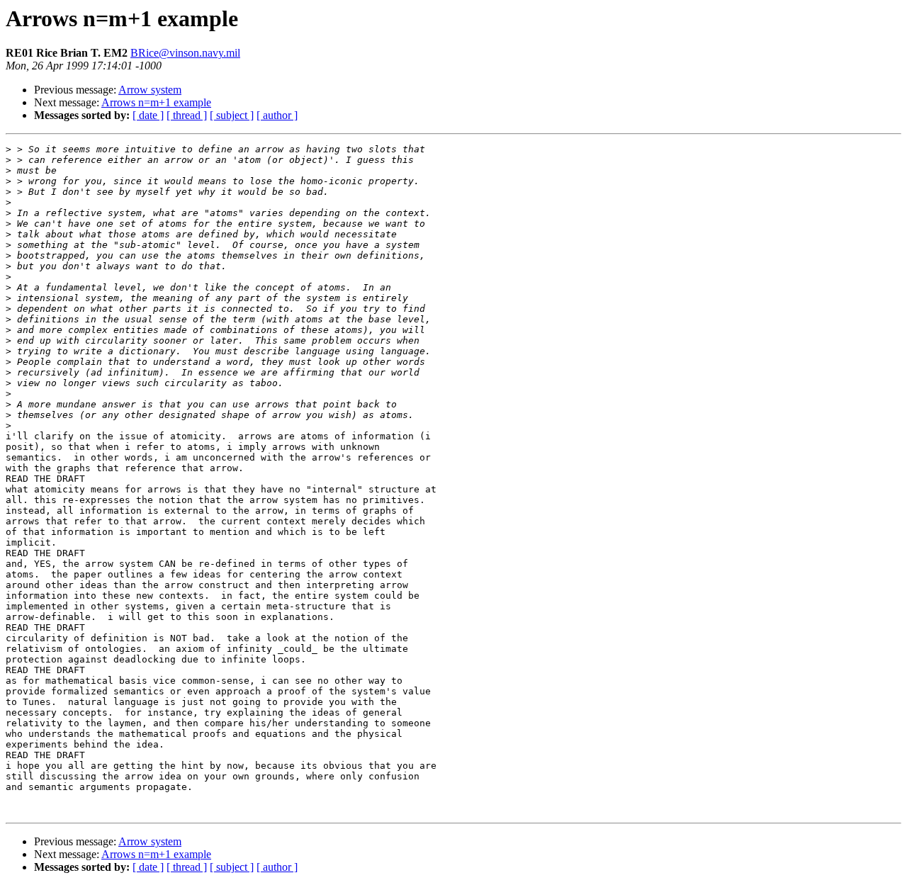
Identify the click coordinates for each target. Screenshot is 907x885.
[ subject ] (232, 115)
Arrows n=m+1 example (156, 102)
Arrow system (149, 90)
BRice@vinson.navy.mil (185, 53)
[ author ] (277, 115)
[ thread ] (187, 115)
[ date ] (148, 115)
